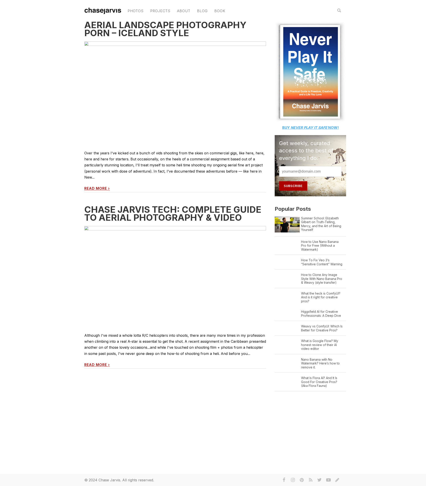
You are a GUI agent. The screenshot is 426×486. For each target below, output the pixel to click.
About (183, 11)
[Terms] (337, 480)
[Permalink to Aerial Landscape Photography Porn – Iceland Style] (175, 92)
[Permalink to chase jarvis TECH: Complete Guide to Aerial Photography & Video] (175, 276)
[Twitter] (319, 480)
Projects (160, 11)
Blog (202, 11)
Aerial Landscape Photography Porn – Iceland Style (165, 29)
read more (97, 188)
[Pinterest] (301, 480)
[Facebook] (284, 480)
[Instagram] (292, 480)
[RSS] (310, 480)
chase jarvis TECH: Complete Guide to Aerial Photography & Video (172, 213)
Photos (136, 11)
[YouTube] (328, 480)
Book (219, 11)
